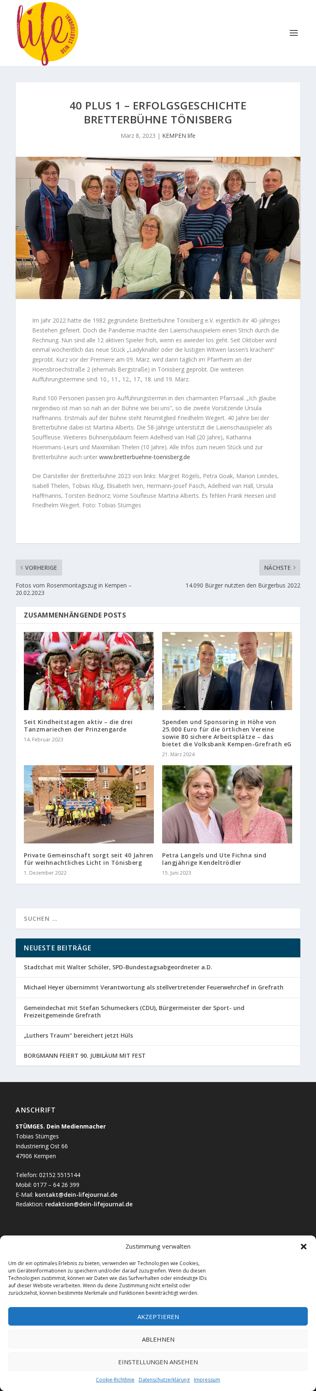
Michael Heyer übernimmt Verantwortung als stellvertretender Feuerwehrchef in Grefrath (153, 987)
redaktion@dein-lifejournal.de (88, 1204)
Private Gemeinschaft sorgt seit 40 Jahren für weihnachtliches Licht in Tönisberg (88, 858)
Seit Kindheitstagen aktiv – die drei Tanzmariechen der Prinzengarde (78, 725)
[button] (304, 1246)
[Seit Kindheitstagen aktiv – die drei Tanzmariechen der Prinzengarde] (89, 671)
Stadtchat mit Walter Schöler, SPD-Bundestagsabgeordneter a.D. (119, 967)
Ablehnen (158, 1339)
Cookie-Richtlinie (115, 1379)
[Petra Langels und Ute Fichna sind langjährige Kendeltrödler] (227, 804)
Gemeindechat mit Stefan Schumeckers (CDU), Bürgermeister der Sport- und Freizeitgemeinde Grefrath (134, 1011)
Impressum (207, 1379)
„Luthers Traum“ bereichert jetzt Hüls (78, 1035)
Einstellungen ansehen (158, 1362)
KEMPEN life (178, 135)
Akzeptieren (158, 1316)
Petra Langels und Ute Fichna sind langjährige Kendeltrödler (214, 858)
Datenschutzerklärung (164, 1379)
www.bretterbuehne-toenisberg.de (144, 457)
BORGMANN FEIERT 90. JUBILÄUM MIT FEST (85, 1055)
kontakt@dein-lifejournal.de (76, 1194)
